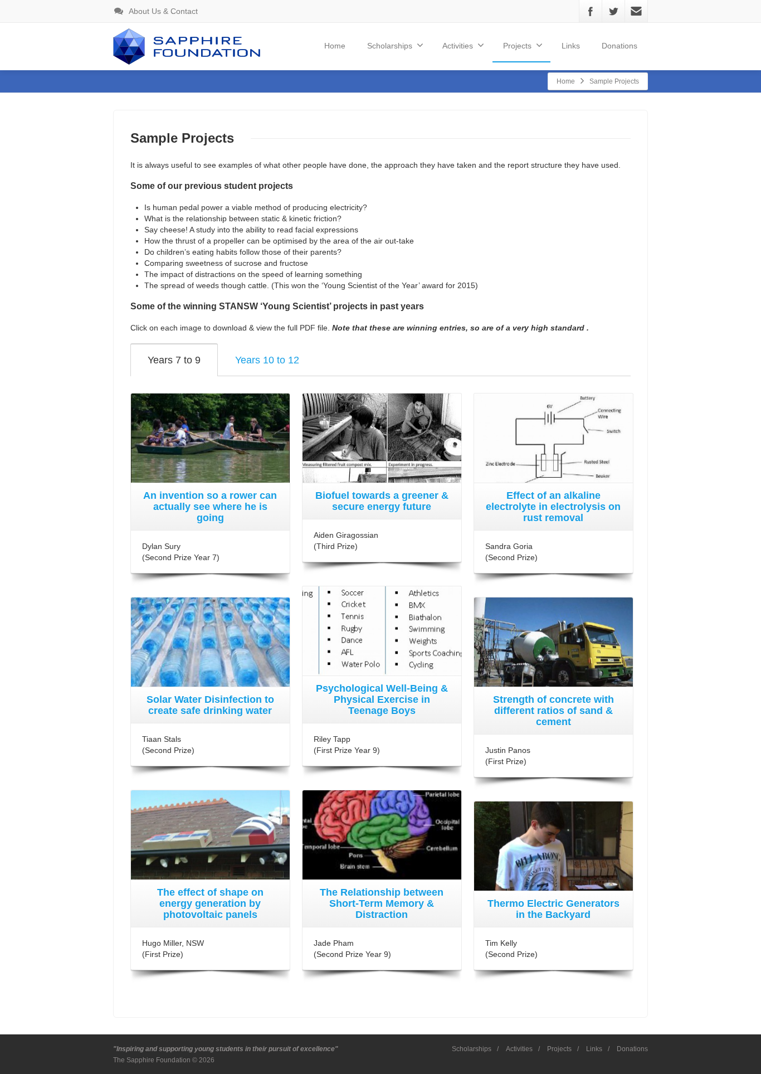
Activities (519, 1049)
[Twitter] (613, 11)
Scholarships (389, 45)
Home (334, 45)
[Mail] (636, 11)
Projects (559, 1049)
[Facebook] (590, 11)
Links (571, 45)
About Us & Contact (162, 11)
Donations (619, 45)
